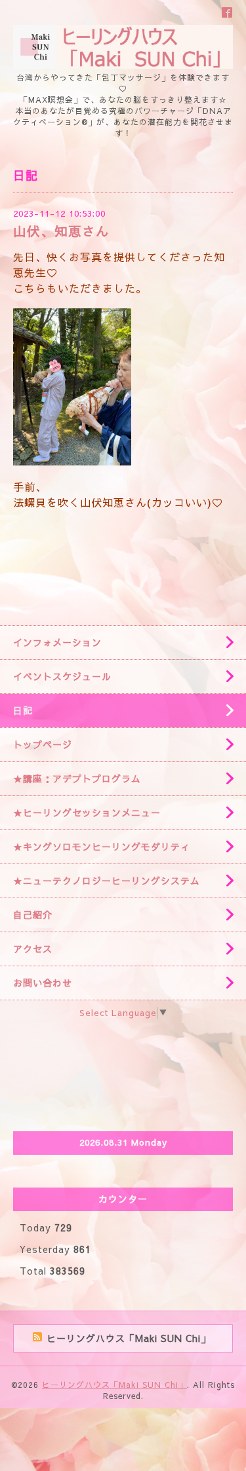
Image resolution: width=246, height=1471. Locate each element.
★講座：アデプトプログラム (77, 778)
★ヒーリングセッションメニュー (87, 812)
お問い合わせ (42, 982)
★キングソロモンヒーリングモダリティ (101, 846)
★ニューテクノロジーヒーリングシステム (106, 880)
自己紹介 (32, 914)
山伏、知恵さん (61, 231)
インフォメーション (57, 642)
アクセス (32, 948)
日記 (23, 710)
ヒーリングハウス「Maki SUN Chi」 (114, 1384)
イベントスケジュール (62, 676)
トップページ (42, 744)
